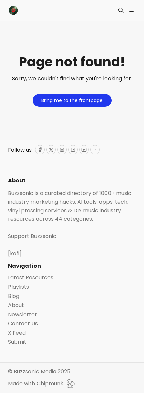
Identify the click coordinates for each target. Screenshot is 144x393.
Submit (17, 342)
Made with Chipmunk (35, 383)
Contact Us (23, 323)
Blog (13, 296)
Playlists (18, 287)
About (16, 305)
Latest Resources (30, 277)
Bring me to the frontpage (72, 100)
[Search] (121, 10)
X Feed (17, 333)
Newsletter (22, 314)
